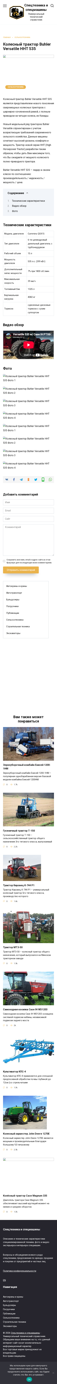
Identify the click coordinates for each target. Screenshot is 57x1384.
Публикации (12, 613)
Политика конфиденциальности (19, 1271)
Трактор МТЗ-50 (12, 947)
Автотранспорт (14, 592)
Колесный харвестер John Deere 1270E (26, 1133)
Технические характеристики (28, 200)
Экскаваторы (13, 633)
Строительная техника (18, 626)
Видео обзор (19, 205)
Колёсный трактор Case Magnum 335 (25, 1195)
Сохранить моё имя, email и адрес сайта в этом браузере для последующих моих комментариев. (29, 561)
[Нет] (53, 1372)
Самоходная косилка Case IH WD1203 (25, 1009)
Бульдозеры (12, 599)
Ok (29, 1379)
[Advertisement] (28, 673)
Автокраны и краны (16, 586)
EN (4, 1280)
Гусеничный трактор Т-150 (19, 830)
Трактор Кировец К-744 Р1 (19, 885)
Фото (15, 211)
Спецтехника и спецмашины (25, 1333)
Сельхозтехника (16, 87)
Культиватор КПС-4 (14, 1071)
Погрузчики (12, 606)
